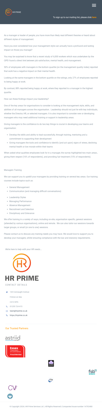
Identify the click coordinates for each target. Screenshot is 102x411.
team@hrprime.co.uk (18, 311)
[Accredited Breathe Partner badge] (51, 361)
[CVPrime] (12, 386)
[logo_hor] (13, 9)
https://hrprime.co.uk (18, 315)
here (94, 17)
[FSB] (93, 370)
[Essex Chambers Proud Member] (15, 346)
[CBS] (51, 378)
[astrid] (12, 336)
